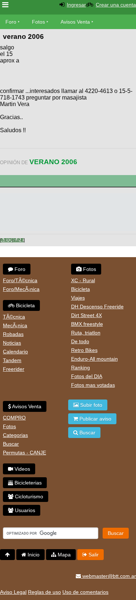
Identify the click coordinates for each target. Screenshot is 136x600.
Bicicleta (25, 305)
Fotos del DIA (86, 376)
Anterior (6, 240)
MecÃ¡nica (15, 325)
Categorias (15, 435)
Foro (10, 22)
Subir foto (90, 405)
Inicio (33, 555)
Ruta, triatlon (85, 333)
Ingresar (76, 5)
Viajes (78, 298)
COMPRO (14, 418)
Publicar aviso (94, 419)
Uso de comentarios (85, 592)
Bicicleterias (27, 483)
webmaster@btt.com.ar (108, 576)
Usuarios (24, 510)
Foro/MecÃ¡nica (21, 289)
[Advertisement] (78, 65)
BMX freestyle (87, 324)
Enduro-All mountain (94, 359)
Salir (93, 555)
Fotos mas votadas (93, 385)
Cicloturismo (28, 496)
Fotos (38, 22)
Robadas (13, 334)
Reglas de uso (44, 592)
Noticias (12, 343)
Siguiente (18, 240)
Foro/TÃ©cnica (20, 280)
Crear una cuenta (116, 5)
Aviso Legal (13, 592)
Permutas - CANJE (24, 452)
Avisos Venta (75, 22)
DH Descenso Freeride (97, 306)
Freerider (13, 369)
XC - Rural (83, 280)
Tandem (12, 360)
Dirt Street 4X (86, 315)
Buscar (11, 444)
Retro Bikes (84, 350)
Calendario (15, 351)
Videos (21, 469)
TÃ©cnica (14, 317)
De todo (80, 341)
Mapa (63, 555)
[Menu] (5, 5)
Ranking (80, 367)
